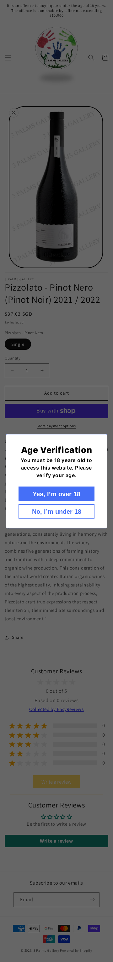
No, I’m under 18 (56, 511)
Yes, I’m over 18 (56, 493)
